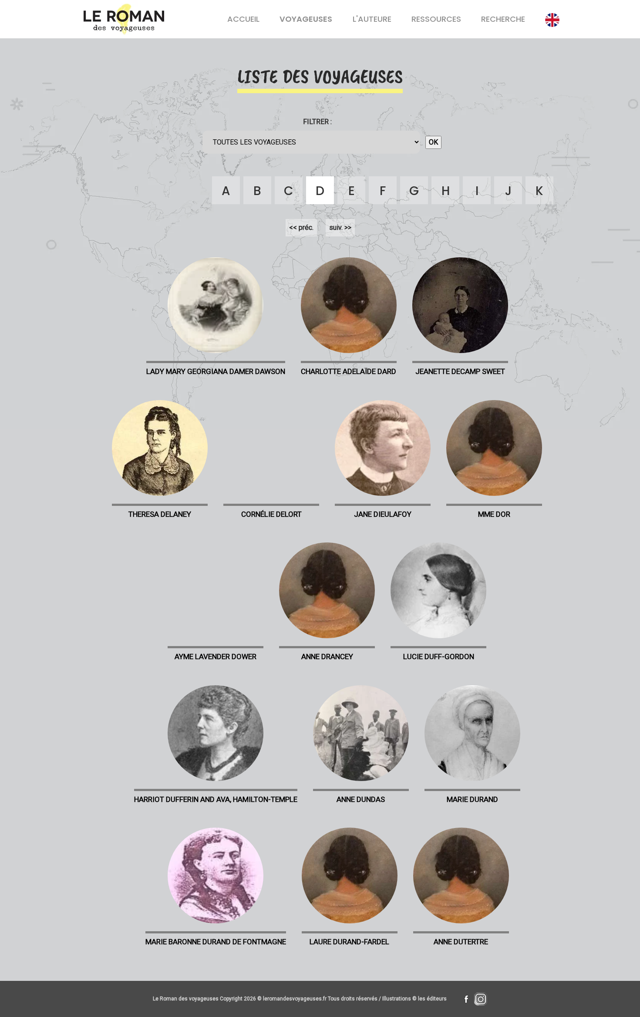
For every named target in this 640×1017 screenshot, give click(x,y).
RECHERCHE (503, 18)
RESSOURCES (436, 18)
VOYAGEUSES (306, 18)
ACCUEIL (243, 18)
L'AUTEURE (372, 18)
